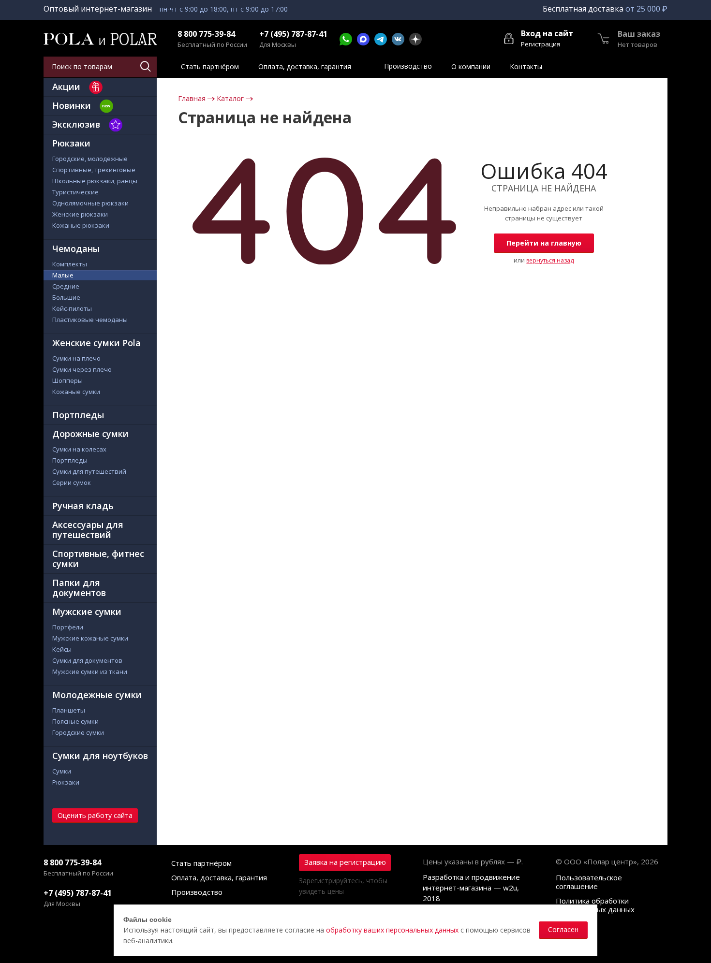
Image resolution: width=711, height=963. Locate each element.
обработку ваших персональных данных (392, 929)
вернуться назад (550, 260)
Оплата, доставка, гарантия (219, 877)
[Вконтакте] (398, 39)
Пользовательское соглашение (589, 882)
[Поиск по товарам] (146, 67)
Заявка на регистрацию (345, 862)
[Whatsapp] (346, 39)
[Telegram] (380, 39)
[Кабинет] (509, 37)
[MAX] (363, 39)
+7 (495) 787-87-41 (293, 34)
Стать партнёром (201, 863)
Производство (196, 892)
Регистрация (540, 44)
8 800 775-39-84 (206, 34)
